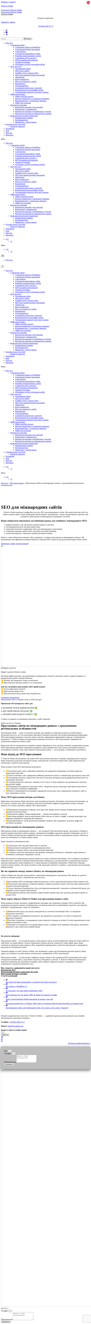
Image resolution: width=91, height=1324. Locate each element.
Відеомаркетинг (21, 120)
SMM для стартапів (23, 103)
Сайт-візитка (20, 52)
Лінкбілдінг (20, 77)
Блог (7, 131)
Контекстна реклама (18, 105)
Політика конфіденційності (79, 1043)
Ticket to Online (7, 6)
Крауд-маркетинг (22, 79)
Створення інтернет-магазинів (27, 49)
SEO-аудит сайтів (22, 71)
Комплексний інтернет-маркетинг (24, 116)
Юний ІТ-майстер (17, 126)
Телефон (8, 1053)
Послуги (9, 43)
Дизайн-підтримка (22, 62)
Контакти (9, 135)
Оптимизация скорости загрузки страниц (32, 92)
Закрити (88, 2)
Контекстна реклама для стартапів (29, 107)
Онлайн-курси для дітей (15, 124)
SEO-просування (17, 483)
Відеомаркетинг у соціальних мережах (30, 101)
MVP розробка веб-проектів (26, 60)
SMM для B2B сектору (24, 96)
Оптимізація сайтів (23, 69)
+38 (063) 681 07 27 (45, 26)
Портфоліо (10, 129)
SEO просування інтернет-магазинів (30, 75)
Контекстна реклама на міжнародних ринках (33, 114)
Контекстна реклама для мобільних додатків (33, 111)
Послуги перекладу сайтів (25, 81)
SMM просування (17, 94)
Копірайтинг (20, 84)
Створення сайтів (17, 45)
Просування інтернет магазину (14, 974)
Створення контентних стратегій (28, 88)
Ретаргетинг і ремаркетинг (26, 109)
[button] (8, 22)
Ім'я (6, 1051)
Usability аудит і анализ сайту (27, 73)
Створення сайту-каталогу (26, 58)
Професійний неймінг (24, 118)
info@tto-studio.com (15, 1026)
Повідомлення (10, 1062)
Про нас (9, 133)
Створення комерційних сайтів (27, 54)
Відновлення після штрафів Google (29, 90)
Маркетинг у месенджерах (26, 122)
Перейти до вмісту (8, 2)
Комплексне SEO (8, 970)
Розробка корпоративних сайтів (28, 56)
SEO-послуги (15, 67)
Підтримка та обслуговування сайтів (30, 64)
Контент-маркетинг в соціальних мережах (32, 99)
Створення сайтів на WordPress (27, 47)
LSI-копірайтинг (22, 86)
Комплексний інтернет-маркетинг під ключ (19, 972)
